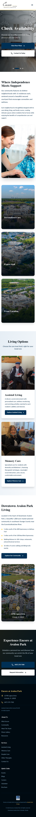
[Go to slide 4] (22, 68)
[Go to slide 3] (19, 68)
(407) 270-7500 (9, 702)
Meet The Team (6, 729)
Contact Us (4, 761)
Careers (3, 780)
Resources (4, 736)
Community (5, 725)
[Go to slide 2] (15, 68)
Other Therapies (6, 758)
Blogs (3, 776)
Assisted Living (5, 747)
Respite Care (5, 754)
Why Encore (5, 721)
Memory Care (5, 751)
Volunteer (4, 784)
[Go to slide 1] (13, 68)
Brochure (4, 787)
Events (3, 773)
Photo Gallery (5, 732)
